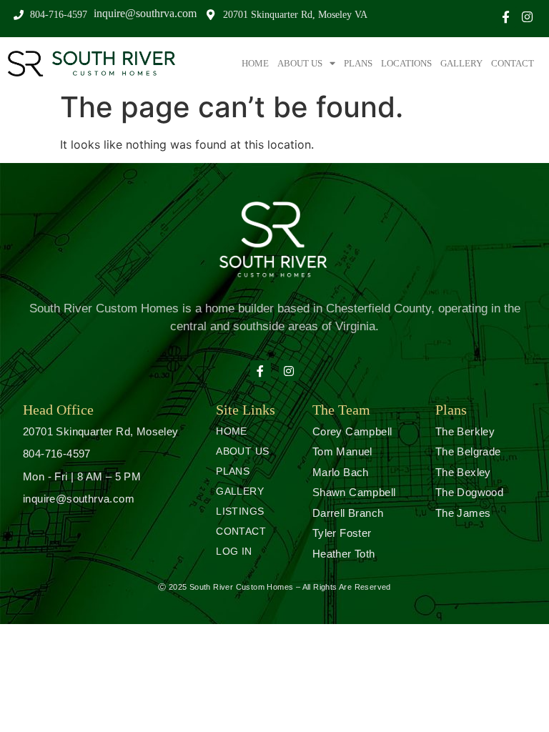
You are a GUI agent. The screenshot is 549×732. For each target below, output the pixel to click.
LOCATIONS (406, 63)
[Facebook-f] (506, 17)
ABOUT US (299, 63)
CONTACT (512, 63)
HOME (255, 63)
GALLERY (461, 63)
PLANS (358, 63)
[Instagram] (527, 17)
